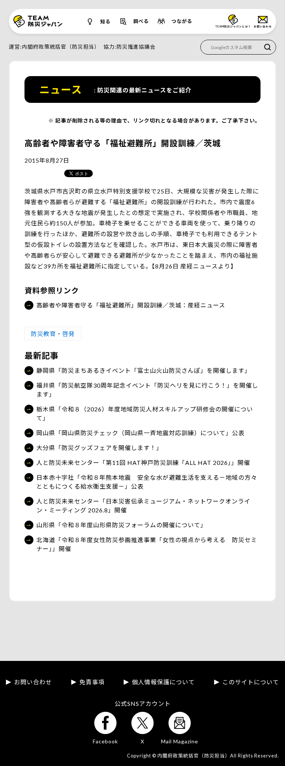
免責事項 (92, 682)
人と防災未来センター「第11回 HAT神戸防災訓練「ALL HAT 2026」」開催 (143, 462)
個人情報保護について (163, 682)
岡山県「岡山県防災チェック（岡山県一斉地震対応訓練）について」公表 (140, 432)
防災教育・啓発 (53, 333)
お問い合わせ (33, 682)
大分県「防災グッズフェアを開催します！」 (99, 447)
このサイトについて (250, 682)
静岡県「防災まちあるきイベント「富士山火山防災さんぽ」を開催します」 (143, 370)
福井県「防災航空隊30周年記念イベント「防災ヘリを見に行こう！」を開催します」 (147, 390)
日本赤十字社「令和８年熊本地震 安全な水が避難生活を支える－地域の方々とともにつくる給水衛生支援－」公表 (146, 482)
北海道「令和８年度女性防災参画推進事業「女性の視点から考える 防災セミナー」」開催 (146, 544)
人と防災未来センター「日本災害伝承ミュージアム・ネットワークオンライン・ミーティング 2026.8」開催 (143, 506)
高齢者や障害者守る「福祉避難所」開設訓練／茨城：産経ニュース (130, 305)
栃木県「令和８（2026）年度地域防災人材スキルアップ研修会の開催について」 (144, 413)
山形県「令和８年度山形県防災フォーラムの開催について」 (121, 524)
